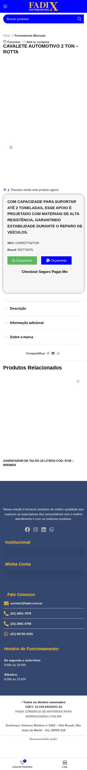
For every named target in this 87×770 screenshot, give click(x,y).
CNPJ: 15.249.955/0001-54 (43, 707)
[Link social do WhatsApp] (58, 353)
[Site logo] (43, 6)
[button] (44, 552)
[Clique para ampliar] (11, 147)
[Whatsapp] (52, 529)
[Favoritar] (78, 381)
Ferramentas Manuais (30, 35)
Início (6, 35)
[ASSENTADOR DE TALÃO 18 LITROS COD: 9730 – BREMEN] (43, 416)
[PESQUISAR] (79, 18)
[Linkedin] (43, 529)
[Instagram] (35, 529)
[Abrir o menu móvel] (5, 6)
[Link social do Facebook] (48, 353)
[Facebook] (27, 529)
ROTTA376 (25, 249)
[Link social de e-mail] (53, 353)
